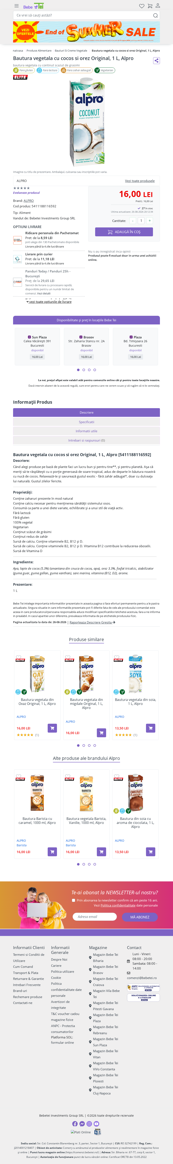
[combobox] (86, 15)
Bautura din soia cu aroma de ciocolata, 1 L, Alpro (135, 823)
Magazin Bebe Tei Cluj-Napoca (105, 1090)
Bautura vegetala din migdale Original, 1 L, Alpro (86, 704)
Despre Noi (59, 959)
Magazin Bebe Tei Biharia (105, 957)
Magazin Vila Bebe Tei (106, 994)
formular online (62, 1042)
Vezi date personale (126, 905)
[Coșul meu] (150, 6)
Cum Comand (23, 966)
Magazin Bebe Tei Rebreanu (105, 1030)
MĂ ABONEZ (139, 917)
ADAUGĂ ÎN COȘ (127, 232)
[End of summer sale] (86, 31)
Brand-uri (20, 991)
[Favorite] (142, 6)
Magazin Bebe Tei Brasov (105, 969)
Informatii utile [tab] (86, 431)
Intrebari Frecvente (27, 985)
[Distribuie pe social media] (156, 60)
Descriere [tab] (86, 412)
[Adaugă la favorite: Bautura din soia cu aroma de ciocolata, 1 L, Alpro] (116, 776)
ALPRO (29, 200)
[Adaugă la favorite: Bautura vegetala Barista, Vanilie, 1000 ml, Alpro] (67, 776)
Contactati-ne (22, 1003)
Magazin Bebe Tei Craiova (105, 982)
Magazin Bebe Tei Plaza (105, 1018)
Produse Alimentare (39, 50)
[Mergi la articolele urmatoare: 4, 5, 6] (83, 370)
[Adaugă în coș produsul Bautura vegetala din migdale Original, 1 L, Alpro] (101, 732)
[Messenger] (82, 1124)
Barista (22, 845)
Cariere (56, 965)
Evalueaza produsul (26, 193)
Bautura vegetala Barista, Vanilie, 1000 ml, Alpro (86, 821)
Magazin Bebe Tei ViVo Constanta (105, 1066)
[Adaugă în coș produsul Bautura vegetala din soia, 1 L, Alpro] (150, 728)
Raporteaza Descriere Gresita (91, 622)
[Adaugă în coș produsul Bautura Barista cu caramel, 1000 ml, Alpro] (52, 851)
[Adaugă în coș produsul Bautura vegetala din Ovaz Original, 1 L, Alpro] (52, 728)
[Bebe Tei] (33, 6)
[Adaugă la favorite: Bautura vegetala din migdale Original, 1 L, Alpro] (67, 657)
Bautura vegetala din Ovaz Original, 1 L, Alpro (37, 702)
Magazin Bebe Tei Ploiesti (105, 1078)
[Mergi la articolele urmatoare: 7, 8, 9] (89, 370)
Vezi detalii (43, 293)
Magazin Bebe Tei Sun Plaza (105, 1042)
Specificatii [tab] (86, 422)
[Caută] (155, 15)
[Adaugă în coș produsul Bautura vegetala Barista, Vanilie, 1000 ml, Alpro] (101, 851)
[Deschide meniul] (16, 6)
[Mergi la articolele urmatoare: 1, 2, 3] (78, 370)
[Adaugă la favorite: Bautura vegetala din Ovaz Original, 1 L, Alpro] (18, 657)
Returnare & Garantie (28, 979)
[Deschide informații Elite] (20, 660)
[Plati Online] (81, 1132)
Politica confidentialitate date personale (66, 989)
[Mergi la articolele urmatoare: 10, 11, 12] (94, 370)
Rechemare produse (27, 997)
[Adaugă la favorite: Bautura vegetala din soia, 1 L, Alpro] (116, 657)
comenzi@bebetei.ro (142, 978)
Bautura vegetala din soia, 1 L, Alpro (135, 702)
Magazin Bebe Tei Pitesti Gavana (105, 1006)
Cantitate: (119, 221)
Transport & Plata (25, 973)
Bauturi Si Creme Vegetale (71, 50)
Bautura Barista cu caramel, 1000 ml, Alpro (37, 821)
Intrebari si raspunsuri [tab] (86, 440)
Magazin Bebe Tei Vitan (105, 1054)
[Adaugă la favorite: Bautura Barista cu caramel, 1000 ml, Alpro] (18, 776)
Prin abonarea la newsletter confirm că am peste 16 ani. (117, 900)
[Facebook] (75, 1124)
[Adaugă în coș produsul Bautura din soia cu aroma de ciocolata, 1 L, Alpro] (150, 851)
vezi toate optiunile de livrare (50, 302)
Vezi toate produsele (140, 181)
